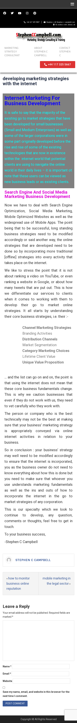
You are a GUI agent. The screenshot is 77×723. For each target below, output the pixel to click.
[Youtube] (20, 13)
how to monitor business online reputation (18, 583)
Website (7, 681)
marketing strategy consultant (12, 52)
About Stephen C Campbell (41, 52)
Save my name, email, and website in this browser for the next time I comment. (36, 693)
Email (7, 673)
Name (7, 666)
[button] (71, 4)
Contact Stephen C (64, 52)
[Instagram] (27, 13)
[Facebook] (5, 13)
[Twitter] (12, 13)
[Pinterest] (35, 13)
